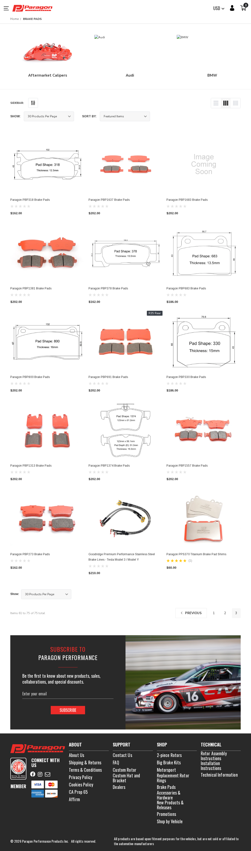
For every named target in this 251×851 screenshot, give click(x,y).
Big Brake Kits (169, 762)
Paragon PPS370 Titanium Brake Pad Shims (196, 554)
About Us (76, 755)
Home (14, 19)
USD (217, 8)
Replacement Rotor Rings (173, 778)
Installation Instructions (211, 765)
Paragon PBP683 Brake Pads (186, 288)
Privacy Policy (80, 777)
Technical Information (219, 774)
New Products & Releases (170, 805)
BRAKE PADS (32, 19)
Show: (15, 116)
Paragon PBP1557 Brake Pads (187, 465)
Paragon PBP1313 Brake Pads (30, 465)
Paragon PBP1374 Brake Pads (109, 465)
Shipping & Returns (85, 762)
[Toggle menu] (8, 8)
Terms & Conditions (85, 769)
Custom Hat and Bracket (126, 778)
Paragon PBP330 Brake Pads (186, 377)
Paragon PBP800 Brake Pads (30, 377)
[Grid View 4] (235, 103)
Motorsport (166, 769)
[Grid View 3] (226, 103)
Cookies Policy (81, 784)
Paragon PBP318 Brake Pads (30, 200)
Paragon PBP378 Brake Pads (108, 288)
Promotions (166, 813)
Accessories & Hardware (169, 795)
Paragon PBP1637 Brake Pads (109, 200)
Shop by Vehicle (170, 821)
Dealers (119, 786)
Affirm (74, 799)
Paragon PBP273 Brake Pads (30, 554)
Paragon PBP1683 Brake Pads (187, 200)
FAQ (116, 762)
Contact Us (122, 755)
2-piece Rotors (169, 755)
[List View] (216, 103)
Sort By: (89, 116)
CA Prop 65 (78, 791)
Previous (193, 613)
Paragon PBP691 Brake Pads (108, 377)
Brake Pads (166, 786)
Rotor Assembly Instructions (214, 756)
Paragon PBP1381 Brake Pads (30, 288)
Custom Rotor (124, 769)
